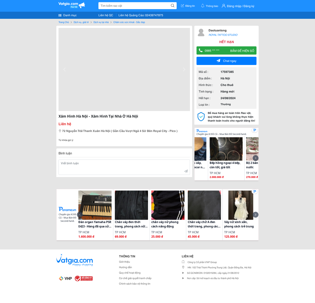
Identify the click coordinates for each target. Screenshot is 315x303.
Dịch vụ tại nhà (101, 22)
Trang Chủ (64, 22)
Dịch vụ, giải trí (81, 22)
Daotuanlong (218, 30)
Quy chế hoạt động (130, 272)
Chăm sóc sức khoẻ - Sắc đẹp (129, 22)
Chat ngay (229, 60)
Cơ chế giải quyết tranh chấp (135, 278)
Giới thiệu (124, 261)
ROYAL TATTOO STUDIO (223, 35)
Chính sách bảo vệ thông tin (134, 283)
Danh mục (70, 15)
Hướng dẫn (125, 267)
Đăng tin (190, 5)
